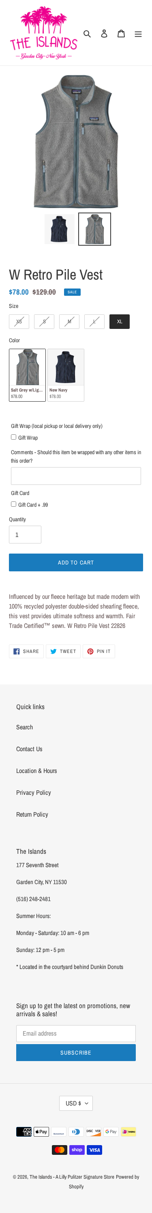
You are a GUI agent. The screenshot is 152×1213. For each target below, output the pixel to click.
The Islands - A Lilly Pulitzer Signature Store (72, 1176)
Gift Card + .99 (33, 504)
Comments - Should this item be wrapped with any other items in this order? (76, 456)
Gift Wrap (28, 437)
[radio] (19, 321)
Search (24, 726)
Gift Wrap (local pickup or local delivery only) (57, 426)
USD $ (73, 1103)
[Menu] (138, 33)
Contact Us (29, 748)
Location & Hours (36, 770)
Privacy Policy (33, 792)
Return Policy (32, 814)
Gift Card (20, 493)
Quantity (17, 519)
